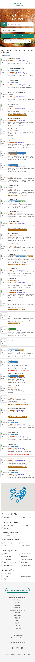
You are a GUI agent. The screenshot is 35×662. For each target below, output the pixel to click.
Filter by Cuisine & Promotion (13, 41)
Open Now (7, 517)
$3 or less (7, 535)
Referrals (17, 613)
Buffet (5, 554)
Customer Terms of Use (17, 610)
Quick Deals (24, 525)
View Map (27, 41)
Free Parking (7, 573)
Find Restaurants (17, 36)
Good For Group (26, 543)
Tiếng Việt (17, 628)
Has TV (23, 573)
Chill (5, 545)
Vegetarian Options (26, 565)
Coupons (6, 528)
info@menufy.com (18, 638)
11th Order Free (8, 525)
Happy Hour (7, 579)
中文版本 (17, 618)
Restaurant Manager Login (17, 597)
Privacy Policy (17, 608)
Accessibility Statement (18, 642)
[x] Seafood (8, 55)
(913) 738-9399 (18, 635)
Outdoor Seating (26, 576)
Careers (17, 605)
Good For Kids (25, 545)
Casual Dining (8, 543)
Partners (17, 602)
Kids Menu (24, 556)
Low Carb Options (26, 559)
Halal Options (8, 565)
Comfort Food (8, 556)
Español (17, 623)
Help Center (17, 600)
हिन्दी (17, 620)
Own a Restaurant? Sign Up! (17, 590)
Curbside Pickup (26, 517)
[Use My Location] (4, 24)
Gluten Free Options (10, 562)
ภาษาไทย (17, 625)
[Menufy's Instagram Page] (17, 648)
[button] (11, 498)
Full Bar (6, 576)
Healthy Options (26, 554)
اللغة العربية (17, 615)
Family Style (7, 559)
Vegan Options (25, 562)
